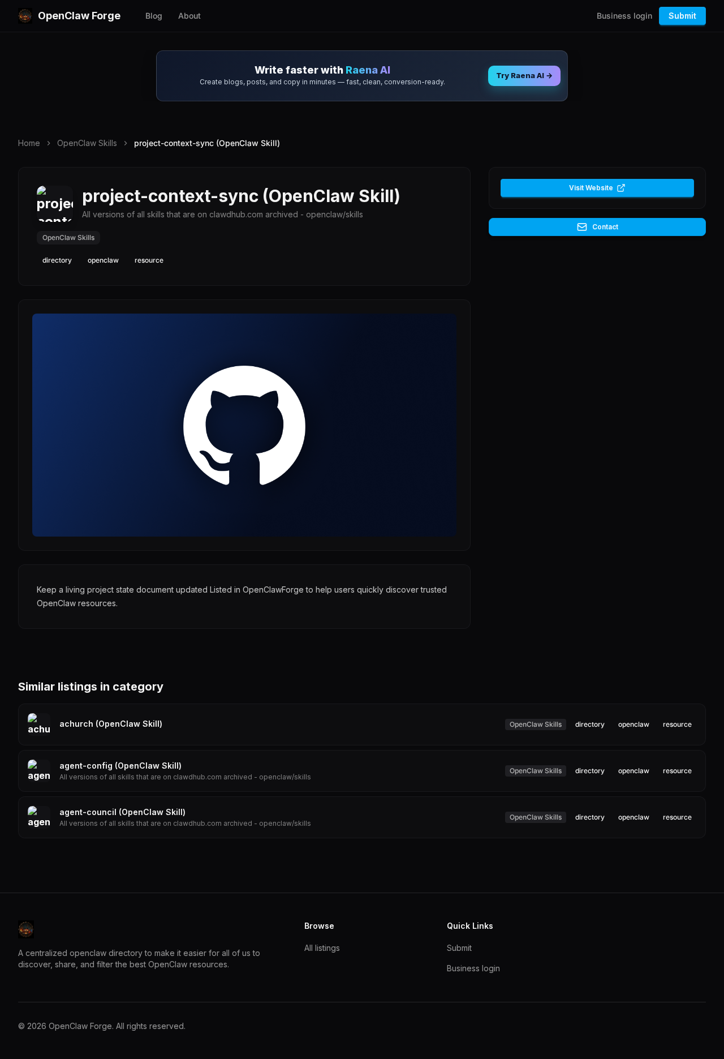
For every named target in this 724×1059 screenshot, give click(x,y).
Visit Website (591, 187)
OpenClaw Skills (87, 143)
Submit (682, 15)
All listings (322, 948)
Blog (153, 15)
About (189, 15)
